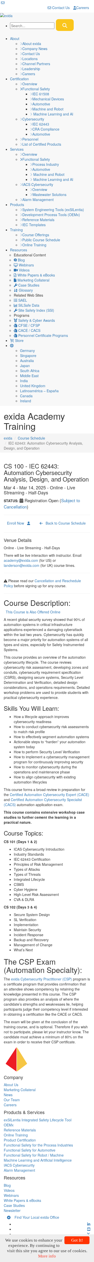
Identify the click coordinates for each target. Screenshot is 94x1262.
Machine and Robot (47, 108)
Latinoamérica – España (39, 390)
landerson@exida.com (21, 565)
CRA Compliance (45, 129)
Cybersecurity (33, 119)
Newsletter (12, 1210)
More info (47, 1256)
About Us (11, 1084)
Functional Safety (36, 88)
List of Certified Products (41, 144)
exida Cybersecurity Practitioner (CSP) (41, 978)
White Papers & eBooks (36, 275)
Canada (26, 395)
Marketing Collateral (33, 280)
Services (17, 149)
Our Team (12, 1099)
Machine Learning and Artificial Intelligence (38, 1160)
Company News (34, 48)
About (14, 38)
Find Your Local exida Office (35, 1217)
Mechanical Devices (48, 98)
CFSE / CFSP (28, 325)
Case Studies (28, 285)
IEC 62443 (40, 124)
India (24, 380)
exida (8, 438)
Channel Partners (36, 63)
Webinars (26, 264)
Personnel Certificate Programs (42, 335)
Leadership (31, 68)
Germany (27, 350)
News (8, 1094)
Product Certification (20, 1139)
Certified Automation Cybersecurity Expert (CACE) (49, 794)
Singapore (28, 355)
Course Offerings (35, 234)
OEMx (9, 1124)
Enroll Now (17, 523)
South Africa (29, 370)
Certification (19, 78)
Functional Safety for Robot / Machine (34, 1155)
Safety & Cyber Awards (36, 320)
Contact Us (60, 7)
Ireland (25, 400)
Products (17, 204)
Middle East (29, 375)
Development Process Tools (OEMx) (51, 214)
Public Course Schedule (41, 239)
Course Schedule (31, 438)
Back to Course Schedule (64, 523)
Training (16, 229)
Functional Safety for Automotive (29, 1150)
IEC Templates (34, 224)
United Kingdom (32, 385)
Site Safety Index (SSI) (35, 310)
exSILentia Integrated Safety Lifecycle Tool (37, 1119)
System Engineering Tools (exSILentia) (53, 209)
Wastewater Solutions (49, 194)
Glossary (25, 290)
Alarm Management (38, 199)
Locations (30, 58)
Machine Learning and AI (52, 113)
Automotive (41, 103)
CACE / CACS (28, 330)
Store (19, 340)
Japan (25, 365)
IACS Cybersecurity (37, 184)
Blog (21, 259)
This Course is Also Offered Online (32, 611)
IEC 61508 (40, 93)
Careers (82, 7)
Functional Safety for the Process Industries (38, 1145)
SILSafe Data (28, 305)
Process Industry (45, 164)
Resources (18, 249)
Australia (27, 360)
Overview (29, 83)
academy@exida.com (21, 560)
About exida (31, 43)
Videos (24, 269)
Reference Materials (38, 219)
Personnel (30, 139)
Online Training (34, 244)
